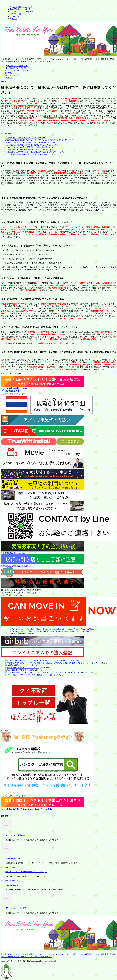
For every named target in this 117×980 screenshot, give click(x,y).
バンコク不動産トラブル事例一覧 (41, 675)
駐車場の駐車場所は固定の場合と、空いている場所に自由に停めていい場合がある (39, 140)
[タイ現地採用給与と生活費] (42, 478)
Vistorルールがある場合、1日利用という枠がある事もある (29, 147)
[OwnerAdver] (47, 414)
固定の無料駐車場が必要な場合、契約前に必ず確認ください (30, 154)
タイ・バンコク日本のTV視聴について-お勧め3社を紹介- (45, 660)
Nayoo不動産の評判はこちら (14, 388)
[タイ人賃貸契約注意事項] (42, 577)
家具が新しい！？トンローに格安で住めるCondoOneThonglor (26, 872)
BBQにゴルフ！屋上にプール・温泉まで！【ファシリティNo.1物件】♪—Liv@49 (50, 672)
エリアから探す (7, 394)
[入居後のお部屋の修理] (42, 587)
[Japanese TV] (42, 435)
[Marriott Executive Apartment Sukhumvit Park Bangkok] (68, 631)
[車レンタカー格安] (42, 500)
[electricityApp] (42, 425)
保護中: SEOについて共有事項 (15, 908)
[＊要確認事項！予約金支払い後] (42, 551)
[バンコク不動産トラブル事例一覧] (16, 675)
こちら (22, 590)
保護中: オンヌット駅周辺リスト (16, 835)
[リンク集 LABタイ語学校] (47, 794)
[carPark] (42, 489)
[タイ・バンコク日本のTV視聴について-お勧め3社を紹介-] (13, 660)
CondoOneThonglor (12, 885)
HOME (3, 81)
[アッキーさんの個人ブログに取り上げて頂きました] (42, 468)
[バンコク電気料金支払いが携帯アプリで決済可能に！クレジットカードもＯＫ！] (19, 663)
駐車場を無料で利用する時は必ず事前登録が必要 (25, 138)
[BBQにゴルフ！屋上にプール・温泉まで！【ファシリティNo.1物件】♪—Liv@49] (11, 672)
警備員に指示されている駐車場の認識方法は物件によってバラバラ (32, 142)
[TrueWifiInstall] (42, 446)
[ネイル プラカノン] (42, 742)
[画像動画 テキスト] (42, 386)
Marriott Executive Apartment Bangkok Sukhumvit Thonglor (27, 629)
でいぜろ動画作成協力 (11, 391)
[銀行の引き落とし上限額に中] (42, 564)
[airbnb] (42, 646)
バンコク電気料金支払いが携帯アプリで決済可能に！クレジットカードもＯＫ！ (66, 663)
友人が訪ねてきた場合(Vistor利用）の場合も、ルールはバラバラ (31, 145)
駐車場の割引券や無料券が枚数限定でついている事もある (29, 150)
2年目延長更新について (13, 858)
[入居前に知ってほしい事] (9, 665)
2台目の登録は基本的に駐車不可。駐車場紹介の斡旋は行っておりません (35, 152)
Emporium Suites (11, 633)
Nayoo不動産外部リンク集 (40, 809)
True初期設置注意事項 (25, 670)
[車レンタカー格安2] (42, 510)
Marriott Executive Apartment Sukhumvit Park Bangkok (25, 631)
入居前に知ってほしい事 (23, 665)
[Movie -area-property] (42, 457)
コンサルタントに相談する (28, 668)
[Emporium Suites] (26, 633)
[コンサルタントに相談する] (11, 668)
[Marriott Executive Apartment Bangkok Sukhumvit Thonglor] (73, 629)
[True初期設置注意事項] (10, 670)
